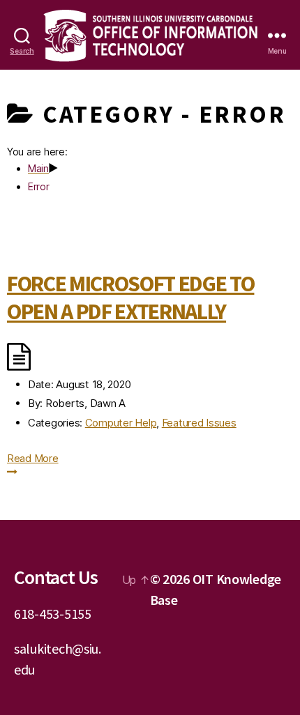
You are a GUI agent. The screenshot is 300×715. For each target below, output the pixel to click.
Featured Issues (199, 422)
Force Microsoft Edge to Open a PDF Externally (130, 297)
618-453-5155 (52, 613)
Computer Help (121, 422)
